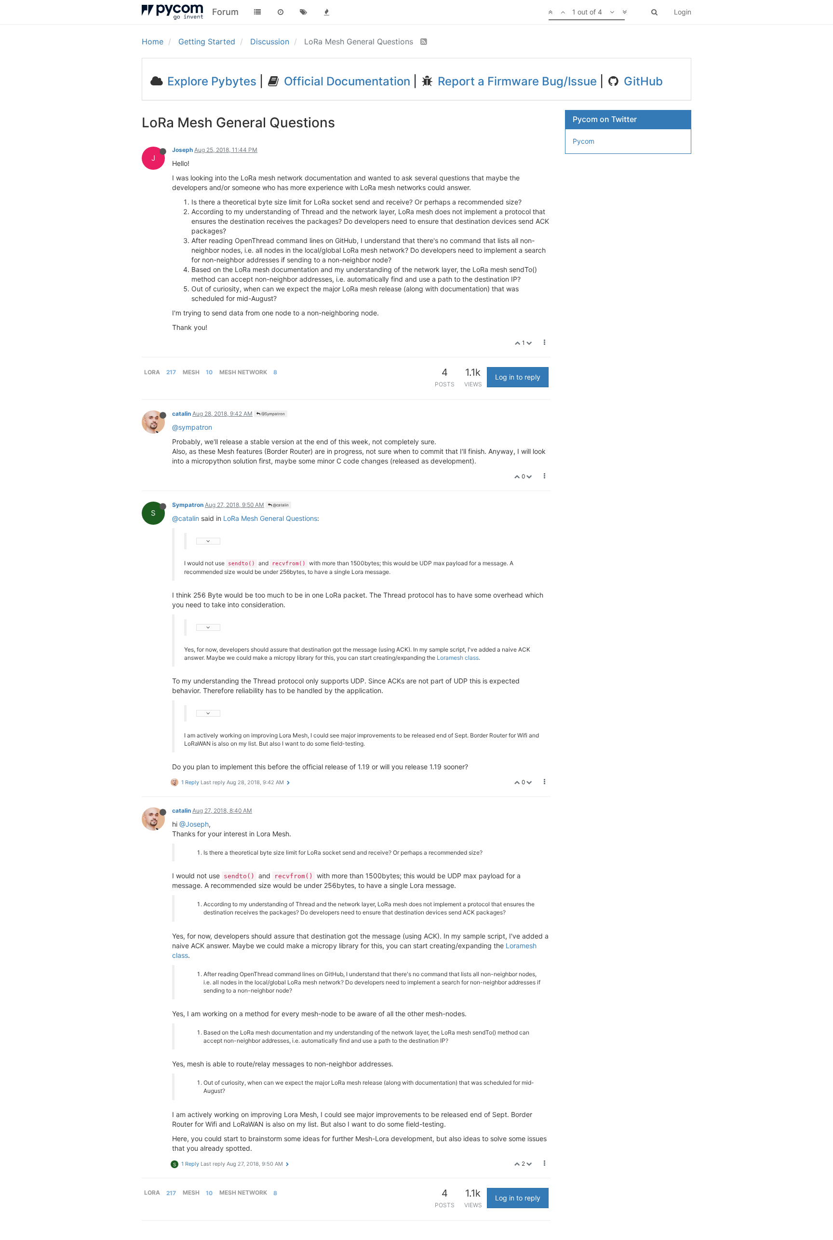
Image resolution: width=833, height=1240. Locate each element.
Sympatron (187, 504)
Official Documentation (345, 81)
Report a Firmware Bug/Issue (516, 81)
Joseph (182, 149)
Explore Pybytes (210, 81)
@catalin (280, 505)
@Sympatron (272, 413)
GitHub (642, 81)
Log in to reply (517, 377)
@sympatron (192, 427)
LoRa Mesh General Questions (270, 518)
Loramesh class (458, 657)
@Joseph (194, 824)
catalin (181, 413)
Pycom (583, 141)
